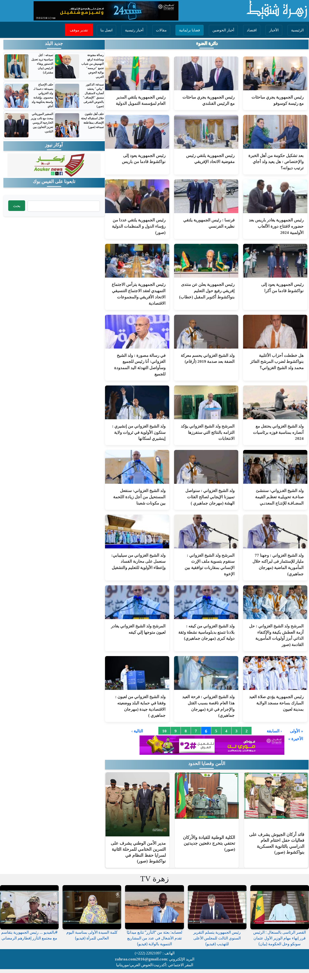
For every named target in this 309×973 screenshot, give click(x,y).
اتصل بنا (106, 30)
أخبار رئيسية (134, 30)
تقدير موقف (79, 30)
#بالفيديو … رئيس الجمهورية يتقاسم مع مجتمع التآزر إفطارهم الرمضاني (29, 935)
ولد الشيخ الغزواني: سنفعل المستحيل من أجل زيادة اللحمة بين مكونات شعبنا (139, 496)
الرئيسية (297, 30)
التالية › (137, 731)
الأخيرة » (295, 738)
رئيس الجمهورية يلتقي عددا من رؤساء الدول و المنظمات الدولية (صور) (139, 226)
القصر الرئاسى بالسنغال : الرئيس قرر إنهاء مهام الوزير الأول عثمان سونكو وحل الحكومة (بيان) (279, 938)
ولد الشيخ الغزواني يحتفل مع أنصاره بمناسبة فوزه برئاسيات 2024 (278, 432)
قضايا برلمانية (189, 30)
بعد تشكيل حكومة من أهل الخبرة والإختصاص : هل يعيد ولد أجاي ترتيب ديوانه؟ (276, 161)
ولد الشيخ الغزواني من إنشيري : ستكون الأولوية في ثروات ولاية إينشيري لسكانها (139, 432)
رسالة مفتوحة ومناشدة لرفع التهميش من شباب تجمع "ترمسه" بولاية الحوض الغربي (92, 65)
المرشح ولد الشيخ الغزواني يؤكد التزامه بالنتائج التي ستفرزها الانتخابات (208, 432)
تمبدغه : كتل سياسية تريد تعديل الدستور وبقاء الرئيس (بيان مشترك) (42, 63)
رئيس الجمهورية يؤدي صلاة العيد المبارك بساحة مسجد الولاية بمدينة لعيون (276, 703)
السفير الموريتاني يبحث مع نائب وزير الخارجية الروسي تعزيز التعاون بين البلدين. (42, 122)
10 (164, 731)
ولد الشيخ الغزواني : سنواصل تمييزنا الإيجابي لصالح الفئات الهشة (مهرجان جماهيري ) (210, 496)
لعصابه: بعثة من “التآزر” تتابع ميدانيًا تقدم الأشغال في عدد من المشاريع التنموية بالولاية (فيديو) (154, 938)
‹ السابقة (274, 731)
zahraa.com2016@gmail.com (141, 959)
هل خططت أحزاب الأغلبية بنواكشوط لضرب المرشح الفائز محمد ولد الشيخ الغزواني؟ (277, 361)
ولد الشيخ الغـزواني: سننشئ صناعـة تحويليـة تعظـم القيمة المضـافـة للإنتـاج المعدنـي (279, 496)
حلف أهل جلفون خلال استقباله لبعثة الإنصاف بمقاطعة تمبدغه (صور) (92, 120)
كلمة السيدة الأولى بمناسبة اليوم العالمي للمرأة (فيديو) (92, 935)
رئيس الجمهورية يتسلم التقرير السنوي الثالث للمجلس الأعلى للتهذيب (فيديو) (217, 938)
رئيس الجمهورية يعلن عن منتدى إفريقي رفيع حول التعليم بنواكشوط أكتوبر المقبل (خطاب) (207, 290)
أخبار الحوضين (223, 30)
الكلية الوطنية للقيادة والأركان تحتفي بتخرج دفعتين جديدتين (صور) (209, 843)
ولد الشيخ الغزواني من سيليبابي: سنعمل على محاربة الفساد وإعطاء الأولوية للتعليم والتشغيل (138, 561)
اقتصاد (252, 30)
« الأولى (296, 731)
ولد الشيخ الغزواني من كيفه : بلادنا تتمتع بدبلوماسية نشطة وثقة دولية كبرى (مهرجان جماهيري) (206, 632)
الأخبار (274, 30)
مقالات (161, 30)
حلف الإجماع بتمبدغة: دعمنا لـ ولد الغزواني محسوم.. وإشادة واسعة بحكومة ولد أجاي (42, 95)
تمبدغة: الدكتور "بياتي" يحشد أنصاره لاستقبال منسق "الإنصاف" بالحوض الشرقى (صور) (93, 95)
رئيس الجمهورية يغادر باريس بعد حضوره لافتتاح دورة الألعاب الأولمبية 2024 (276, 226)
